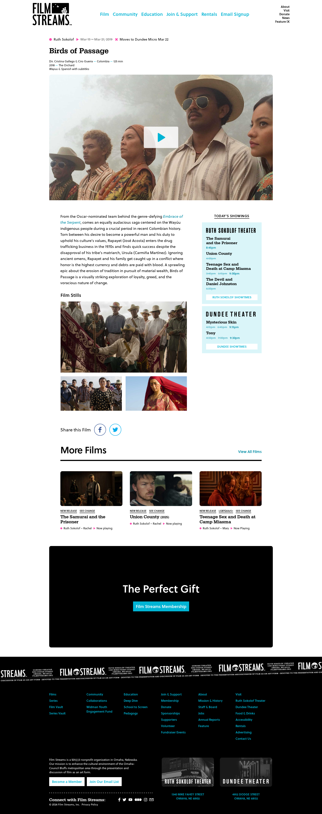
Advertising (244, 732)
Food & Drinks (245, 713)
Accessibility (244, 719)
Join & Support (182, 14)
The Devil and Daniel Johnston (221, 281)
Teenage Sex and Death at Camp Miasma (228, 266)
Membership (170, 700)
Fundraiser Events (173, 732)
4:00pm (211, 258)
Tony (210, 333)
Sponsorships (170, 713)
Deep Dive (131, 700)
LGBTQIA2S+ (226, 511)
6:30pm (211, 288)
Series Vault (57, 713)
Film (104, 14)
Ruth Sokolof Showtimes (231, 297)
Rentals (209, 14)
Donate (284, 14)
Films (52, 694)
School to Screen (136, 707)
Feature (203, 726)
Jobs (201, 713)
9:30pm (235, 338)
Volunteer (168, 726)
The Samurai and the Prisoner (221, 240)
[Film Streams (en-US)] (53, 14)
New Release (68, 511)
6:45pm (222, 327)
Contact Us (243, 738)
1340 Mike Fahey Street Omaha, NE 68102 (188, 796)
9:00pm (234, 273)
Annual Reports (209, 719)
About (285, 6)
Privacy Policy (90, 804)
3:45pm (211, 273)
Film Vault (56, 707)
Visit (287, 10)
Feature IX (282, 21)
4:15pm (210, 327)
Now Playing (242, 528)
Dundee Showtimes (232, 346)
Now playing (104, 528)
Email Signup (235, 14)
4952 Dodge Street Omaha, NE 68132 (246, 796)
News (286, 18)
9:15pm (234, 327)
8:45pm (211, 247)
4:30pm (211, 338)
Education (152, 14)
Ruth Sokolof (64, 39)
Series (53, 700)
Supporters (169, 719)
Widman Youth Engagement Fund (99, 709)
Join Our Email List (104, 781)
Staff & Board (207, 707)
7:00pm (223, 338)
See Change (87, 511)
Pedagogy (131, 713)
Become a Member (67, 781)
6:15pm (222, 273)
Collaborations (96, 700)
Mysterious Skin (221, 322)
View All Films (250, 451)
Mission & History (210, 700)
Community (125, 14)
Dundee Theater (247, 707)
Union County (219, 253)
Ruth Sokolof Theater (250, 700)
